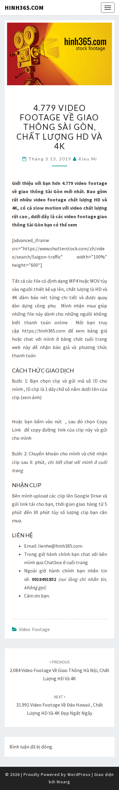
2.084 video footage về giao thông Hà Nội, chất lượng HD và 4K (60, 670)
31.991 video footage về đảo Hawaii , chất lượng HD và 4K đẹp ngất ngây (59, 705)
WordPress (79, 774)
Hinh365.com (24, 7)
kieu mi (87, 158)
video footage (34, 629)
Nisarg (63, 781)
